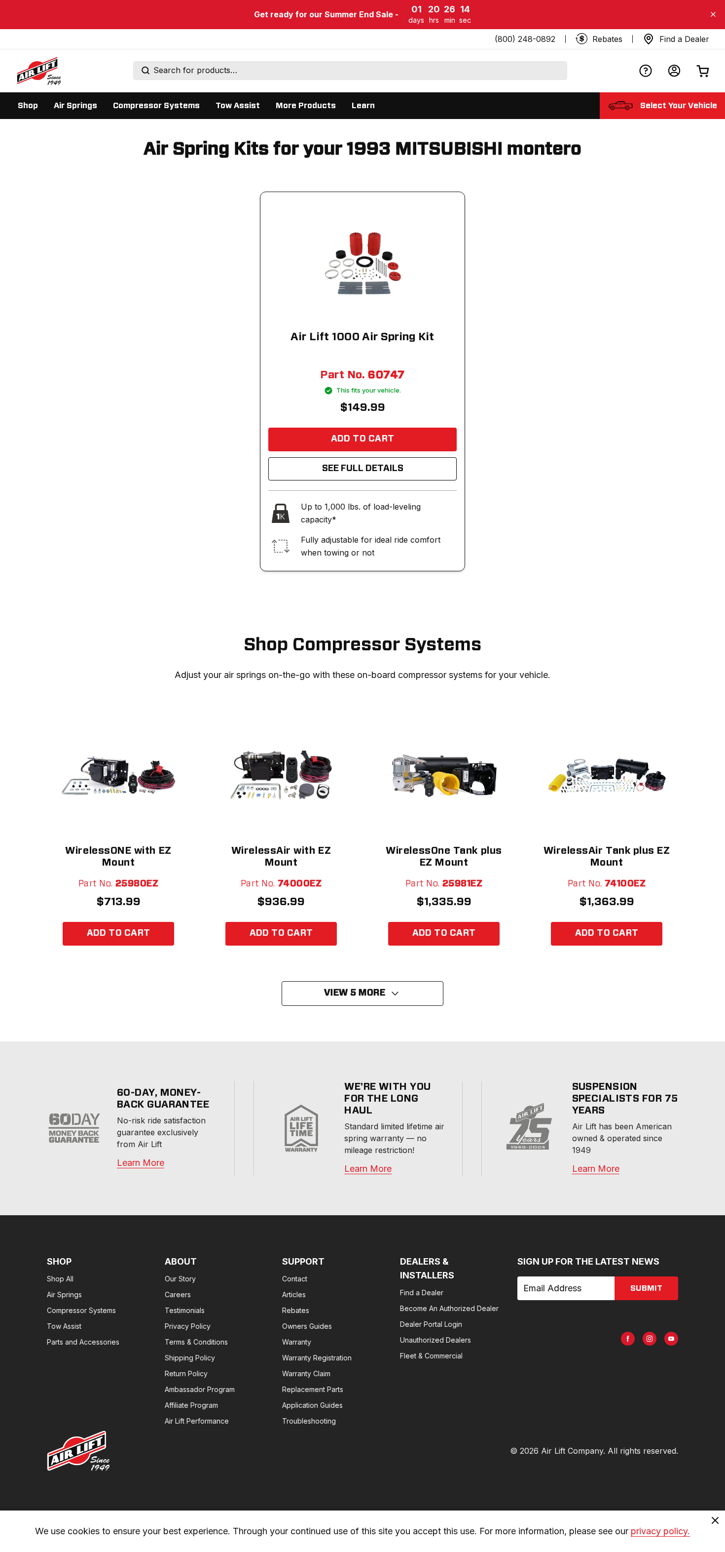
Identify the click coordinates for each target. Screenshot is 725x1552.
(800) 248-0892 (525, 39)
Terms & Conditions (196, 1342)
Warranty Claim (306, 1373)
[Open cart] (702, 71)
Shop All (60, 1278)
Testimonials (185, 1310)
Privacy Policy (188, 1326)
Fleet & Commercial (431, 1356)
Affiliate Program (191, 1405)
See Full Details (362, 468)
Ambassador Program (200, 1389)
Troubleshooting (309, 1421)
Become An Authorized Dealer (449, 1308)
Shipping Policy (190, 1357)
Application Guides (312, 1405)
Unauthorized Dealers (435, 1340)
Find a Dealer (421, 1292)
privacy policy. (660, 1531)
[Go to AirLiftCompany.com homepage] (78, 1451)
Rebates (295, 1310)
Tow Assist (64, 1326)
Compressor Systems (81, 1310)
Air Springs (64, 1294)
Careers (178, 1294)
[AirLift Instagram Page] (649, 1339)
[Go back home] (38, 70)
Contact (294, 1278)
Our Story (180, 1278)
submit (646, 1288)
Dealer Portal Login (431, 1324)
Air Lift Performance (197, 1421)
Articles (294, 1294)
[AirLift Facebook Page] (628, 1339)
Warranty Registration (317, 1357)
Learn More (140, 1162)
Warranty (296, 1342)
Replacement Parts (312, 1389)
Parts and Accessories (83, 1342)
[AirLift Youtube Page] (671, 1339)
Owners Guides (307, 1326)
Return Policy (186, 1373)
